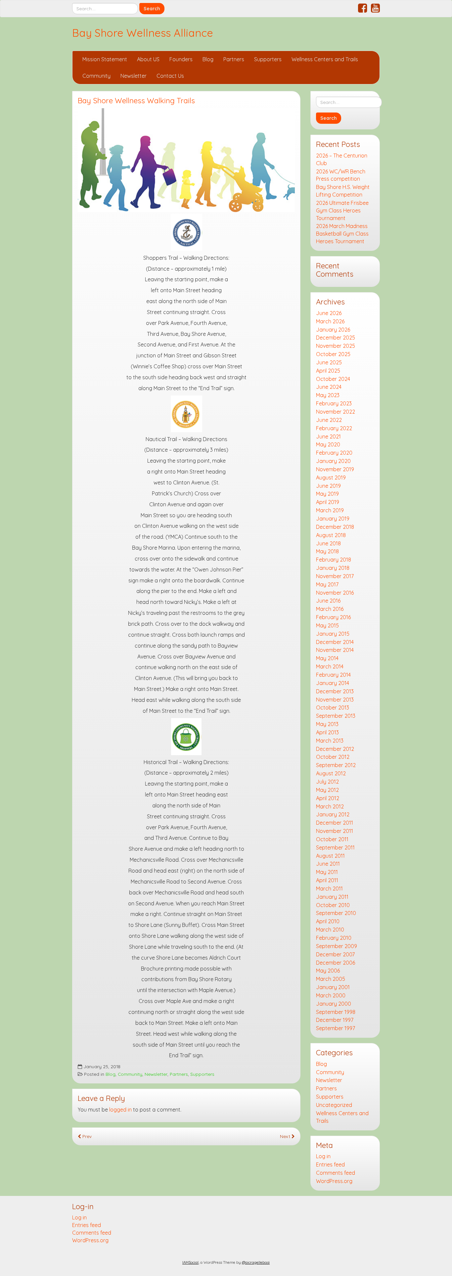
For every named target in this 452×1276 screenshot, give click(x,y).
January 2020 (333, 461)
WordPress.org (334, 1181)
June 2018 (328, 543)
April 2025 (328, 370)
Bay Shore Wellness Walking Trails (136, 100)
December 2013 (335, 691)
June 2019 (328, 485)
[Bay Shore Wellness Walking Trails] (186, 160)
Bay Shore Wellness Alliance (142, 32)
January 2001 (333, 987)
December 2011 (334, 822)
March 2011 (329, 888)
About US (148, 59)
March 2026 (330, 321)
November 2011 (334, 831)
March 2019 (330, 510)
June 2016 (328, 600)
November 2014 (335, 650)
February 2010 (333, 937)
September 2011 (335, 847)
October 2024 (333, 379)
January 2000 (333, 1003)
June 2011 (328, 863)
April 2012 (327, 798)
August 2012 (331, 773)
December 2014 (335, 642)
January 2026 (333, 329)
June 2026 (328, 313)
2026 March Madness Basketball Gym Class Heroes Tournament (342, 234)
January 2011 (332, 896)
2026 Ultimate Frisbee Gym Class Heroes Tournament (342, 210)
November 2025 (335, 345)
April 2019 (327, 502)
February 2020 (334, 452)
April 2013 (327, 732)
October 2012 (332, 756)
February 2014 (333, 674)
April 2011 (327, 880)
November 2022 (335, 411)
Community (96, 75)
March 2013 (329, 740)
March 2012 (330, 806)
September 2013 (335, 715)
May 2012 (327, 790)
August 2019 (331, 477)
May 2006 (328, 970)
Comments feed (335, 1172)
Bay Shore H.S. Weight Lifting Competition (343, 191)
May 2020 (328, 444)
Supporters (268, 59)
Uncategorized (334, 1105)
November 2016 (335, 592)
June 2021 (328, 436)
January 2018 (332, 568)
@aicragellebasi (256, 1262)
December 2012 (335, 749)
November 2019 (335, 469)
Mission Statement (104, 59)
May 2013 (327, 724)
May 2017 (327, 584)
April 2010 (327, 921)
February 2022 (334, 428)
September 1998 (335, 1012)
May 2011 (327, 872)
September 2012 (336, 765)
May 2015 (327, 625)
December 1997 (334, 1020)
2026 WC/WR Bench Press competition (340, 175)
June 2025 (329, 362)
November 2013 (335, 699)
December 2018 (335, 527)
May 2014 (327, 658)
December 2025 (335, 337)
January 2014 (332, 683)
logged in (120, 1109)
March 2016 (329, 609)
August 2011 (330, 855)
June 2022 (329, 420)
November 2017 (335, 576)
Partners (233, 59)
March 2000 (330, 995)
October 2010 (333, 905)
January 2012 (332, 814)
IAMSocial (190, 1262)
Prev (86, 1136)
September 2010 (336, 913)
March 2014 (329, 666)
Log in (323, 1156)
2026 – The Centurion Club (341, 159)
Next (286, 1136)
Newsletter (133, 75)
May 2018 (327, 551)
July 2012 (327, 781)
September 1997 (335, 1028)
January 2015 (332, 633)
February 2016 (333, 617)
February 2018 (333, 559)
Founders (181, 59)
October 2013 (332, 707)
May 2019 (327, 493)
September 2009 (336, 946)
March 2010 (330, 929)
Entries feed (330, 1164)
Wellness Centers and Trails (325, 59)
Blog (208, 59)
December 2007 (335, 954)
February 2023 (334, 403)
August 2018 (331, 535)
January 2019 (332, 518)
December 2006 (335, 962)
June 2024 (328, 387)
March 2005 (330, 979)
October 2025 (333, 354)
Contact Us (170, 75)
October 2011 (332, 839)
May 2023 (327, 395)
